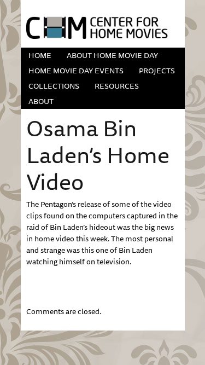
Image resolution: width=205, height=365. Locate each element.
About (41, 101)
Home (39, 55)
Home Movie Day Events (76, 71)
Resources (117, 86)
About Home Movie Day (112, 55)
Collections (53, 86)
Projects (157, 71)
